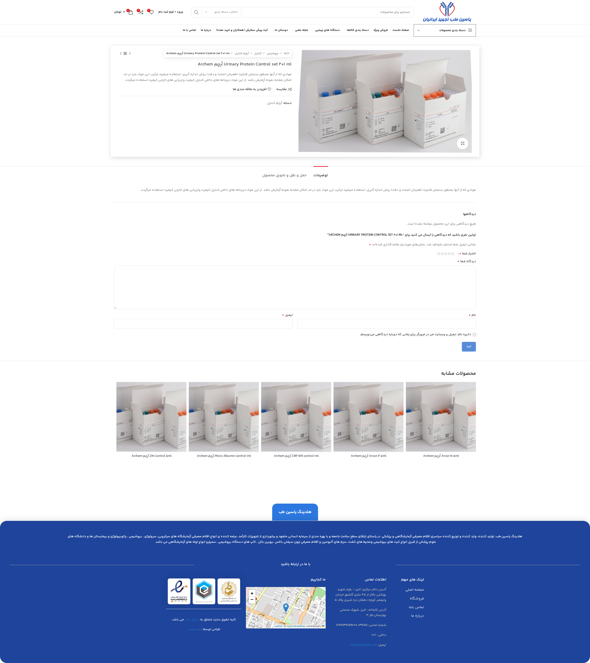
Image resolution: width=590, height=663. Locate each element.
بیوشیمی (272, 53)
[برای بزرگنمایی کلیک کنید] (462, 143)
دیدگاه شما (466, 261)
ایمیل (287, 315)
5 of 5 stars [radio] (438, 253)
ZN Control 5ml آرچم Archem (151, 456)
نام (472, 315)
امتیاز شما (467, 253)
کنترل (257, 53)
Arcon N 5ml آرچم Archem (441, 456)
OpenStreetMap (296, 626)
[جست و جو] (196, 12)
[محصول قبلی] (129, 53)
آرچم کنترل (241, 53)
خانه (286, 53)
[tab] (320, 173)
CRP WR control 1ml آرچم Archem (296, 456)
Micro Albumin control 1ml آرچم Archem (224, 456)
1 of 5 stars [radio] (452, 253)
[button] (286, 608)
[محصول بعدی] (120, 53)
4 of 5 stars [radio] (442, 253)
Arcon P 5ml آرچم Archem (368, 456)
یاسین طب (192, 619)
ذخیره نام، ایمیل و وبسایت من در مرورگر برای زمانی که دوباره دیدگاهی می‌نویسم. (415, 334)
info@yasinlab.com (363, 645)
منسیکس (194, 629)
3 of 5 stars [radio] (445, 253)
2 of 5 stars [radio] (449, 253)
